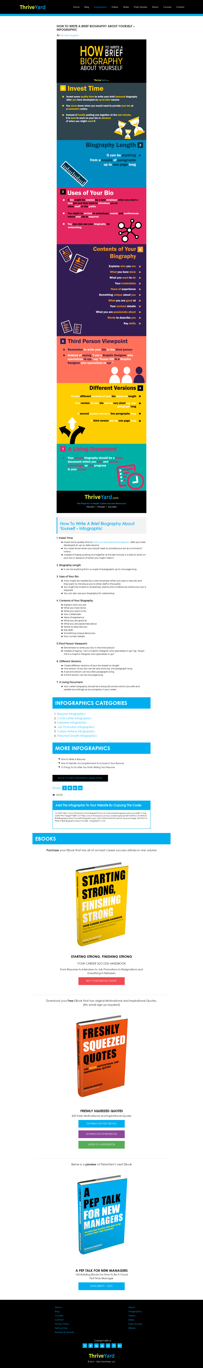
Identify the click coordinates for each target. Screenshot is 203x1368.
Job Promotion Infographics (75, 727)
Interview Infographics (72, 722)
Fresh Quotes (140, 7)
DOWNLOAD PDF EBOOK (101, 1123)
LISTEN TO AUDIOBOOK (101, 1144)
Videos (114, 7)
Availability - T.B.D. (101, 1286)
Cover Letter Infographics (74, 718)
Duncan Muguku (69, 35)
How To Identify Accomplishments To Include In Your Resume (92, 763)
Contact (180, 7)
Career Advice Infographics (76, 731)
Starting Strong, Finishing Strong (101, 960)
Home (76, 7)
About (155, 7)
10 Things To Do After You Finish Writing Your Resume (88, 767)
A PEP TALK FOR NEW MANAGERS (102, 1270)
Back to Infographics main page (80, 778)
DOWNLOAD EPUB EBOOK (101, 1134)
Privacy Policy (62, 1324)
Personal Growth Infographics (77, 735)
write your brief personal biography (111, 542)
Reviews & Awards (64, 1332)
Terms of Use (61, 1328)
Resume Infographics (71, 714)
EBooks (132, 1328)
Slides (126, 7)
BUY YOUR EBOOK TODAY (101, 981)
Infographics (100, 7)
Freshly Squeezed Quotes (101, 1111)
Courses (167, 7)
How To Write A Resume (73, 759)
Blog (86, 7)
